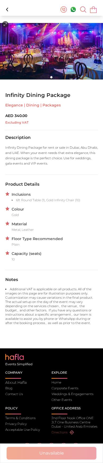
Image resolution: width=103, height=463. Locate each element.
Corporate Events (65, 388)
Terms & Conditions (20, 418)
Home (56, 382)
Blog (8, 388)
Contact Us (14, 394)
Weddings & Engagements (72, 394)
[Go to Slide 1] (51, 77)
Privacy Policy (16, 424)
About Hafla (16, 382)
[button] (51, 51)
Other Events (62, 400)
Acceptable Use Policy (22, 430)
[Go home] (14, 356)
